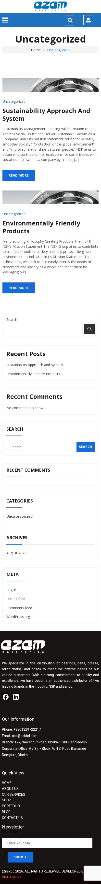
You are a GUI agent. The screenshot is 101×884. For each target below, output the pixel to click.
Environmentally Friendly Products (41, 227)
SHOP (6, 800)
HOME (7, 783)
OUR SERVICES (13, 794)
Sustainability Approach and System (46, 114)
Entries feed (15, 598)
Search (11, 319)
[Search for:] (50, 447)
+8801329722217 (27, 729)
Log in (11, 589)
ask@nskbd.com (25, 736)
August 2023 (16, 553)
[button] (5, 19)
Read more (19, 175)
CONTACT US (12, 818)
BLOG (6, 812)
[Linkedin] (16, 696)
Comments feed (19, 607)
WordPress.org (18, 616)
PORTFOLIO (11, 806)
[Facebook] (5, 696)
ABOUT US (10, 789)
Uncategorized (13, 101)
